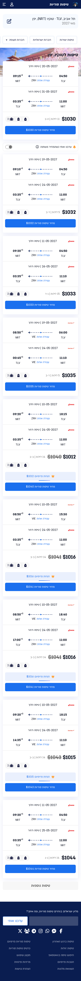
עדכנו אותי (15, 921)
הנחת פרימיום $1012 (38, 476)
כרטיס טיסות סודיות (19, 948)
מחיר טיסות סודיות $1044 (40, 869)
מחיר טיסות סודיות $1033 (40, 305)
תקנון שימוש (23, 955)
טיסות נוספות (40, 885)
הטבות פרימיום (65, 962)
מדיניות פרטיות (22, 962)
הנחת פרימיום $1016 (38, 576)
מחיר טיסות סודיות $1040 (40, 486)
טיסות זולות (67, 948)
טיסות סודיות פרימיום (18, 941)
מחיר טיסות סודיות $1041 (40, 587)
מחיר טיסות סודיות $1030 (40, 130)
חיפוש (9, 21)
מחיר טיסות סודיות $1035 (40, 386)
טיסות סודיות (59, 4)
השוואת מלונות (65, 969)
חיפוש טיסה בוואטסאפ (61, 955)
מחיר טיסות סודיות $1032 (40, 223)
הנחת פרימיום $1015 (38, 777)
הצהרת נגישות (22, 969)
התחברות (12, 4)
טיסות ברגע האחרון (63, 941)
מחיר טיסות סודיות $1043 (40, 787)
